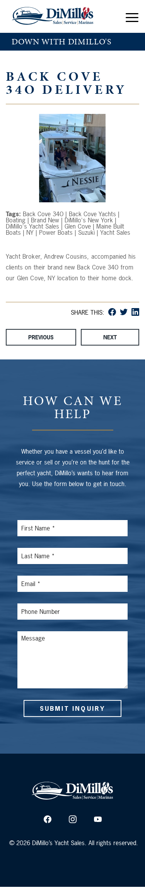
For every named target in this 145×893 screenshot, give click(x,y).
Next (110, 337)
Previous (41, 337)
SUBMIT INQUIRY (73, 708)
